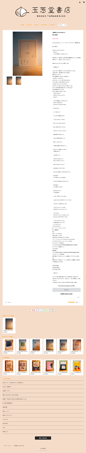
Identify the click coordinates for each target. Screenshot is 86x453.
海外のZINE (5, 423)
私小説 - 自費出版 (7, 386)
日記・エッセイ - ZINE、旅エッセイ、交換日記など (13, 382)
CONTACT (52, 24)
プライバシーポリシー (8, 445)
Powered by (41, 450)
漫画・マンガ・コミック (7, 415)
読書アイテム (5, 431)
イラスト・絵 (5, 419)
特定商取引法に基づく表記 (19, 445)
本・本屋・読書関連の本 (8, 403)
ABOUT (36, 24)
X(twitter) (29, 24)
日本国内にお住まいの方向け (66, 293)
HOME (22, 24)
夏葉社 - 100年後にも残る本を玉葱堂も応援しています (15, 399)
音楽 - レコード (6, 411)
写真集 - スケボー (7, 390)
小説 (4, 427)
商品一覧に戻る (43, 438)
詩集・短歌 (5, 407)
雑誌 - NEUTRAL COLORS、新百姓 (10, 395)
